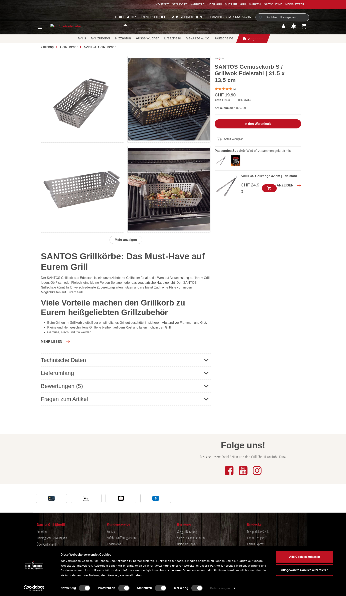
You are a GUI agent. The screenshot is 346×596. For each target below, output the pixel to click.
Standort (179, 4)
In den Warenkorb (257, 123)
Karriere (197, 4)
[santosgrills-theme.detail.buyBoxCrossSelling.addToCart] (269, 188)
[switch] (124, 588)
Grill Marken (250, 4)
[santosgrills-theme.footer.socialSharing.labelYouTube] (243, 475)
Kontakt (162, 4)
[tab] (222, 160)
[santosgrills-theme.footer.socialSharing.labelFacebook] (229, 475)
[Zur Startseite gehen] (61, 26)
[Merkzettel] (294, 26)
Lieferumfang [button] (57, 373)
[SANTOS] (219, 59)
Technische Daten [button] (63, 360)
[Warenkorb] (304, 26)
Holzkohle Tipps (186, 544)
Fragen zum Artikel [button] (64, 399)
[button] (55, 342)
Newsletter (294, 4)
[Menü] (40, 27)
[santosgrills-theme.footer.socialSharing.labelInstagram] (257, 475)
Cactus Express (256, 544)
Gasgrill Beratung (187, 531)
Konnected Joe (255, 537)
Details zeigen (220, 588)
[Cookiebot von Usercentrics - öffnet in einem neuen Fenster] (33, 588)
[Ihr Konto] (283, 26)
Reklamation (114, 544)
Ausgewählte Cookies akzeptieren (304, 570)
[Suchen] (259, 17)
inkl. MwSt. (244, 99)
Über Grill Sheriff (222, 4)
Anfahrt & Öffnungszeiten (121, 537)
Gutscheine (273, 4)
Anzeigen (285, 185)
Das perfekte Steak (258, 531)
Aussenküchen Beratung (191, 537)
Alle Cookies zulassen (304, 556)
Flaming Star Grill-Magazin (52, 538)
